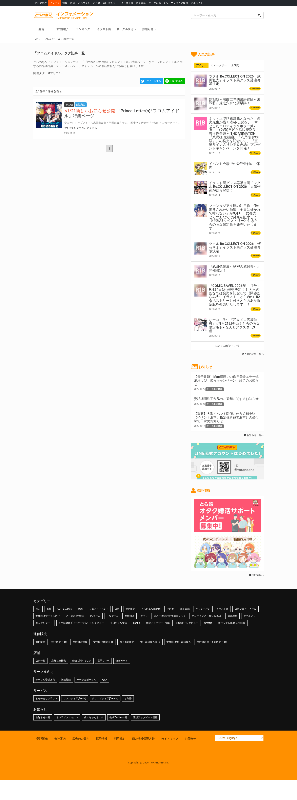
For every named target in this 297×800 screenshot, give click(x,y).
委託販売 (42, 738)
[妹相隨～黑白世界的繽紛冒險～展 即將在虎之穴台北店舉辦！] (200, 104)
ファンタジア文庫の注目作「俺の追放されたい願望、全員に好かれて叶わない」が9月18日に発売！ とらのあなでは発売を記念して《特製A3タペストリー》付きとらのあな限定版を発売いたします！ (234, 217)
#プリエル (54, 73)
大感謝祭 (232, 615)
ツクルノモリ (250, 615)
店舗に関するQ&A (81, 660)
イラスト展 (127, 3)
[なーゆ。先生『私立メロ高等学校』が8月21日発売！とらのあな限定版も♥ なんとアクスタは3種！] (200, 324)
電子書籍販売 (127, 642)
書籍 (48, 608)
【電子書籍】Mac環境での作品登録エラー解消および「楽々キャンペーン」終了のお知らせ (226, 380)
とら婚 (96, 3)
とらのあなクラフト (46, 698)
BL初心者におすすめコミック (170, 615)
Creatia (208, 623)
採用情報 (101, 738)
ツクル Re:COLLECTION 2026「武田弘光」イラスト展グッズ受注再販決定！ (235, 80)
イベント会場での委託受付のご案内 (234, 165)
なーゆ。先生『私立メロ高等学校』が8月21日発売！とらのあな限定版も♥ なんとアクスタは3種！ (234, 325)
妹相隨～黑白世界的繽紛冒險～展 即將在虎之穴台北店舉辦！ (234, 101)
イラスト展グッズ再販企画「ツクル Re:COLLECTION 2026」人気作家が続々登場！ (235, 186)
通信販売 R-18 (59, 642)
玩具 (80, 608)
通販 (64, 3)
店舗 (72, 3)
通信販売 (130, 608)
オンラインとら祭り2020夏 (207, 615)
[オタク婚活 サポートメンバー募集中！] (227, 530)
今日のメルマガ (118, 623)
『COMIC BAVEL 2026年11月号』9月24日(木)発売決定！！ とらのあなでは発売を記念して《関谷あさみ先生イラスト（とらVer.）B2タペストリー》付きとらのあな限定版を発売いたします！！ (234, 295)
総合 (41, 29)
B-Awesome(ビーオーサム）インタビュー (81, 623)
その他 (170, 608)
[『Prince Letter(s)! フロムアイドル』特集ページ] (49, 115)
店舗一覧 (40, 660)
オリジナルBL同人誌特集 (231, 623)
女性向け (62, 29)
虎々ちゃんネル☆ (93, 717)
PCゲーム (95, 615)
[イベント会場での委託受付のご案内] (200, 168)
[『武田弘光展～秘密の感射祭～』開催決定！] (200, 271)
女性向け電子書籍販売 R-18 (212, 642)
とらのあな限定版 (151, 608)
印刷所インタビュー (187, 623)
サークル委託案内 (45, 679)
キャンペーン (203, 608)
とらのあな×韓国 (75, 615)
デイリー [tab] (201, 65)
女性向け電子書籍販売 (178, 642)
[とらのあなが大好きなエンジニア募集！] (227, 565)
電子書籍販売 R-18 (150, 642)
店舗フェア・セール (245, 608)
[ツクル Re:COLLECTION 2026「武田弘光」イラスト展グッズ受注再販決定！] (200, 80)
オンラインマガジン (67, 717)
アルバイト (197, 3)
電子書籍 (141, 3)
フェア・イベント (98, 608)
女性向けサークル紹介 (48, 615)
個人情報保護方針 (143, 738)
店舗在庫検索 (58, 660)
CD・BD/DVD (64, 608)
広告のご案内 (80, 738)
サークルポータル (158, 3)
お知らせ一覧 (43, 717)
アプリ (144, 615)
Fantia (136, 623)
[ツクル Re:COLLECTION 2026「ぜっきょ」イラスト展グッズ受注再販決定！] (200, 248)
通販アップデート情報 (158, 623)
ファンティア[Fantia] (74, 698)
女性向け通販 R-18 (103, 642)
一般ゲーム (112, 615)
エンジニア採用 (179, 3)
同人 (38, 608)
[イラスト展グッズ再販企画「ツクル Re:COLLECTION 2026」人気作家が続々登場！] (200, 187)
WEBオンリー (110, 3)
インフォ (55, 3)
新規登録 (66, 679)
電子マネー (103, 660)
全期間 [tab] (235, 65)
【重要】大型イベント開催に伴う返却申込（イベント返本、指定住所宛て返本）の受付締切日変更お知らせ (226, 417)
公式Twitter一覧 (118, 717)
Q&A (104, 679)
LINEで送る (177, 81)
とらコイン (84, 3)
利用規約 (119, 738)
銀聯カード (122, 660)
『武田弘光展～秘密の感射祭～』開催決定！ (234, 268)
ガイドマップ (169, 738)
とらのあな (41, 3)
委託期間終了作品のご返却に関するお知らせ (226, 399)
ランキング (83, 29)
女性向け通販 (80, 642)
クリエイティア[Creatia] (105, 698)
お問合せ (190, 738)
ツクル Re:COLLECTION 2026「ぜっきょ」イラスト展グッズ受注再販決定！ (235, 247)
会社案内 (60, 738)
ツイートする (153, 81)
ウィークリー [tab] (219, 65)
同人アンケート (44, 623)
